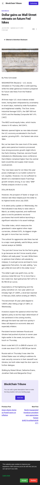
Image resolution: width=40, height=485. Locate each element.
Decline (33, 480)
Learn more (6, 475)
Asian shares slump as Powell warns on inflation (9, 412)
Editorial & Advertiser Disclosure (16, 40)
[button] (3, 3)
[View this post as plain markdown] (33, 29)
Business (5, 11)
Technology (33, 3)
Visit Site (20, 398)
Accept (24, 480)
